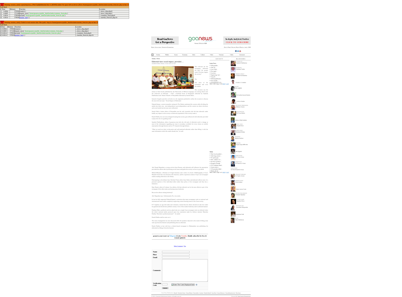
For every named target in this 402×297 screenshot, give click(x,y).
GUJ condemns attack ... (217, 165)
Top (185, 246)
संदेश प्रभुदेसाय (238, 88)
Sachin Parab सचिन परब (242, 144)
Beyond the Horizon (241, 193)
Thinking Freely (239, 74)
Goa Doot (214, 292)
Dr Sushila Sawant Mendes (243, 95)
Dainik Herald (207, 292)
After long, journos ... (216, 156)
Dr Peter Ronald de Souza (237, 169)
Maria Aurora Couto (241, 189)
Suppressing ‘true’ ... (216, 75)
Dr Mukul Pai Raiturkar (241, 75)
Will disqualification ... (216, 78)
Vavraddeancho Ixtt (230, 292)
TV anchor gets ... (215, 158)
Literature (242, 55)
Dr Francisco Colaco (240, 163)
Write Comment (178, 246)
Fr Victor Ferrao (240, 157)
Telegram (172, 236)
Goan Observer (221, 292)
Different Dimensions (242, 105)
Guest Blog (234, 168)
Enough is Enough (215, 163)
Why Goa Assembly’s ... (217, 154)
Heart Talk (238, 161)
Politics (167, 55)
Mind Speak (239, 155)
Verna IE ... (213, 77)
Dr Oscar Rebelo (241, 113)
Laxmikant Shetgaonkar (242, 207)
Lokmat (201, 292)
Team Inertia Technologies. (244, 296)
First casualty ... (215, 80)
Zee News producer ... (216, 161)
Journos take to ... (215, 167)
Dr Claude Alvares (240, 176)
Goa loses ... (214, 73)
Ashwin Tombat (241, 101)
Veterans (221, 55)
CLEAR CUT (239, 61)
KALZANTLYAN (240, 111)
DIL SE (236, 218)
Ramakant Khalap (240, 132)
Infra (193, 55)
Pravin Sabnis (238, 182)
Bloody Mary (240, 199)
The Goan (238, 292)
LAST (227, 83)
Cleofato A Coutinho (241, 82)
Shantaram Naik (240, 214)
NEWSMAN (237, 136)
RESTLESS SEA (240, 205)
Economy (184, 55)
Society (158, 55)
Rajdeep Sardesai (239, 138)
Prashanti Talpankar (240, 194)
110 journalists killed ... (216, 169)
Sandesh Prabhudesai (241, 63)
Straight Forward (240, 174)
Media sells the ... (215, 171)
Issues (176, 55)
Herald (175, 292)
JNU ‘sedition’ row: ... (216, 159)
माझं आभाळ (238, 143)
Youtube (184, 236)
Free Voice (240, 124)
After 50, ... (214, 67)
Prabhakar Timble (240, 69)
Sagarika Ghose (240, 201)
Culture (203, 55)
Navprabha (196, 292)
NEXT (224, 83)
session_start (23, 17)
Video (211, 55)
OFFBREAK (239, 67)
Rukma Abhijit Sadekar (241, 120)
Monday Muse (239, 180)
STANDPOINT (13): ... (217, 82)
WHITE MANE (239, 130)
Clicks (231, 55)
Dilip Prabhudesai (239, 220)
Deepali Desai (240, 125)
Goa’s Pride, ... (214, 69)
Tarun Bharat (189, 292)
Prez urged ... (214, 71)
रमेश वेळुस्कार (239, 151)
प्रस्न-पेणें (236, 86)
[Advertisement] (180, 150)
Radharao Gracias (240, 107)
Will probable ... (215, 65)
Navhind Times (181, 292)
